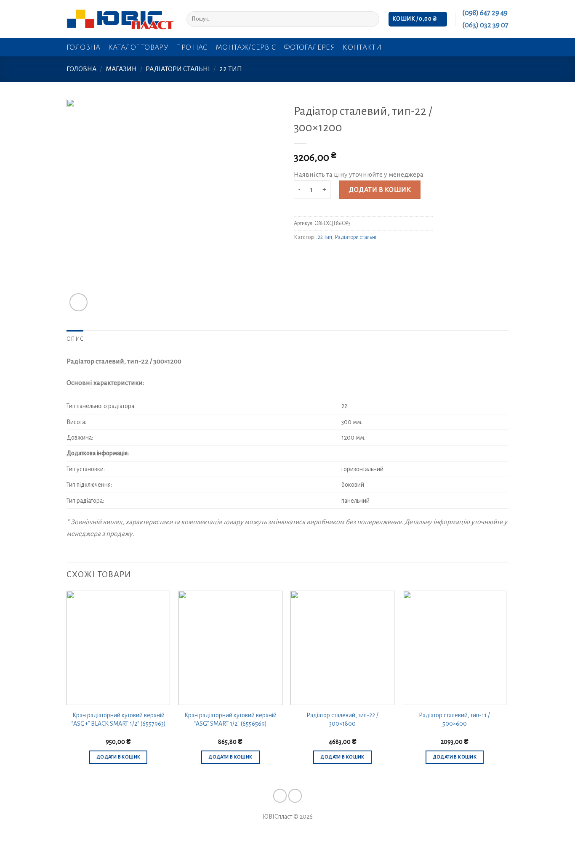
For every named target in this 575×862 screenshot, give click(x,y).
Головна (84, 47)
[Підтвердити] (370, 19)
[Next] (506, 685)
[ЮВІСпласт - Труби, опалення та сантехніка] (120, 19)
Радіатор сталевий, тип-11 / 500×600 (454, 719)
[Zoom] (78, 302)
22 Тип (230, 69)
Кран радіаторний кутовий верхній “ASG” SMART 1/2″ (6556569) (230, 719)
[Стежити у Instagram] (295, 796)
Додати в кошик (380, 190)
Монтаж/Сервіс (246, 47)
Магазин (121, 69)
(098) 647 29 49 (485, 13)
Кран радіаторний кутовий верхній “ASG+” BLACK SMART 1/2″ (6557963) (118, 719)
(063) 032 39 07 (485, 25)
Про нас (192, 47)
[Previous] (67, 685)
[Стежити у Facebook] (280, 796)
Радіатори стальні (178, 69)
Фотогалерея (309, 47)
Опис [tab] (75, 339)
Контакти (362, 47)
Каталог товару (138, 47)
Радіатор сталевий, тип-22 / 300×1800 (342, 719)
